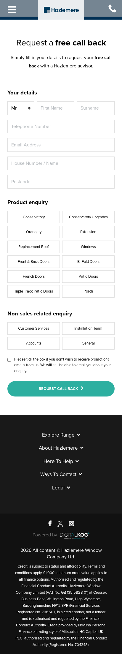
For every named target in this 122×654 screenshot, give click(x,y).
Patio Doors (88, 276)
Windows (88, 246)
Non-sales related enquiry (39, 313)
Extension (88, 232)
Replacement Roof (33, 246)
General (88, 343)
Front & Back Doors (33, 261)
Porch (88, 291)
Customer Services (33, 328)
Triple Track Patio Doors (33, 291)
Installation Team (88, 328)
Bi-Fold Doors (88, 261)
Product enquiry (27, 202)
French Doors (34, 276)
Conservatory (34, 217)
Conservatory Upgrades (88, 217)
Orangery (33, 232)
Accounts (33, 343)
